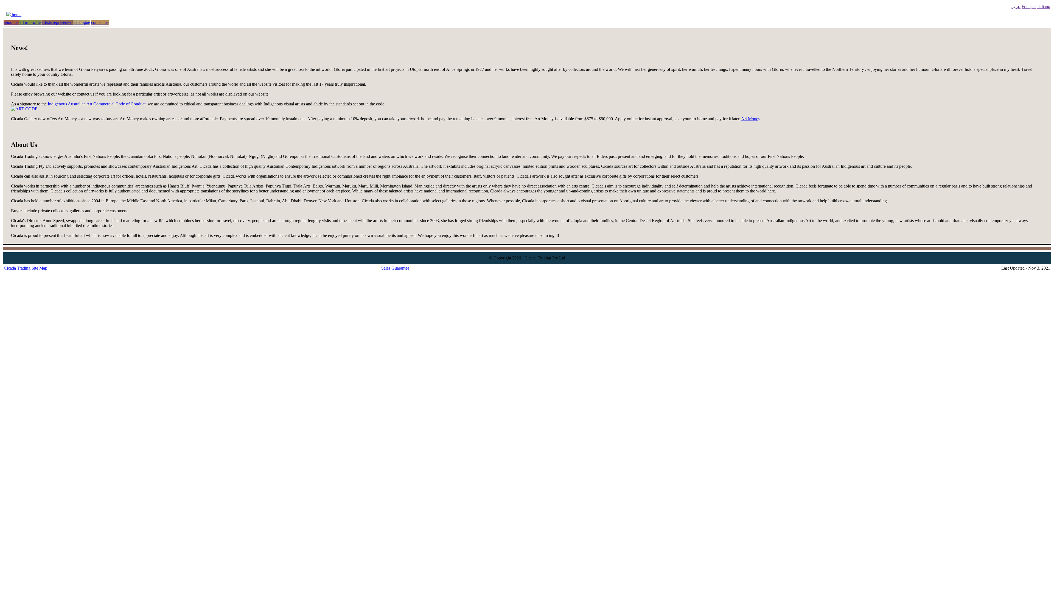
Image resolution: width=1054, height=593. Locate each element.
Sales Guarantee (395, 268)
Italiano (1043, 6)
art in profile (30, 22)
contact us (99, 22)
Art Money (750, 118)
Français (1029, 6)
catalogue (82, 22)
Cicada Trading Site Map (25, 268)
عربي (1016, 6)
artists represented (57, 22)
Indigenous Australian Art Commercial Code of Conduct (96, 104)
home (16, 14)
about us (11, 22)
